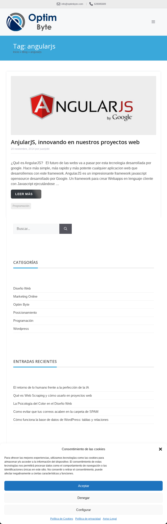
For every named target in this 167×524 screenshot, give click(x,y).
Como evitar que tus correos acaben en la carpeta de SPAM (56, 411)
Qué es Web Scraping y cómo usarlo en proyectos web (52, 395)
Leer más (24, 194)
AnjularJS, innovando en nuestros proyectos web (75, 142)
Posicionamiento (25, 312)
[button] (160, 449)
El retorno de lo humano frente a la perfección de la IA (51, 387)
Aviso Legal (110, 518)
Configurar (83, 510)
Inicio (16, 52)
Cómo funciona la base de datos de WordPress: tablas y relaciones (61, 419)
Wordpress (21, 328)
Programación (21, 205)
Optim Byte (21, 304)
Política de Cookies (61, 518)
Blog (25, 52)
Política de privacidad (88, 518)
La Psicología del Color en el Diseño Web (42, 403)
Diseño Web (22, 288)
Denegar (83, 498)
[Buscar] (65, 229)
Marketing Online (25, 296)
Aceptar (83, 486)
